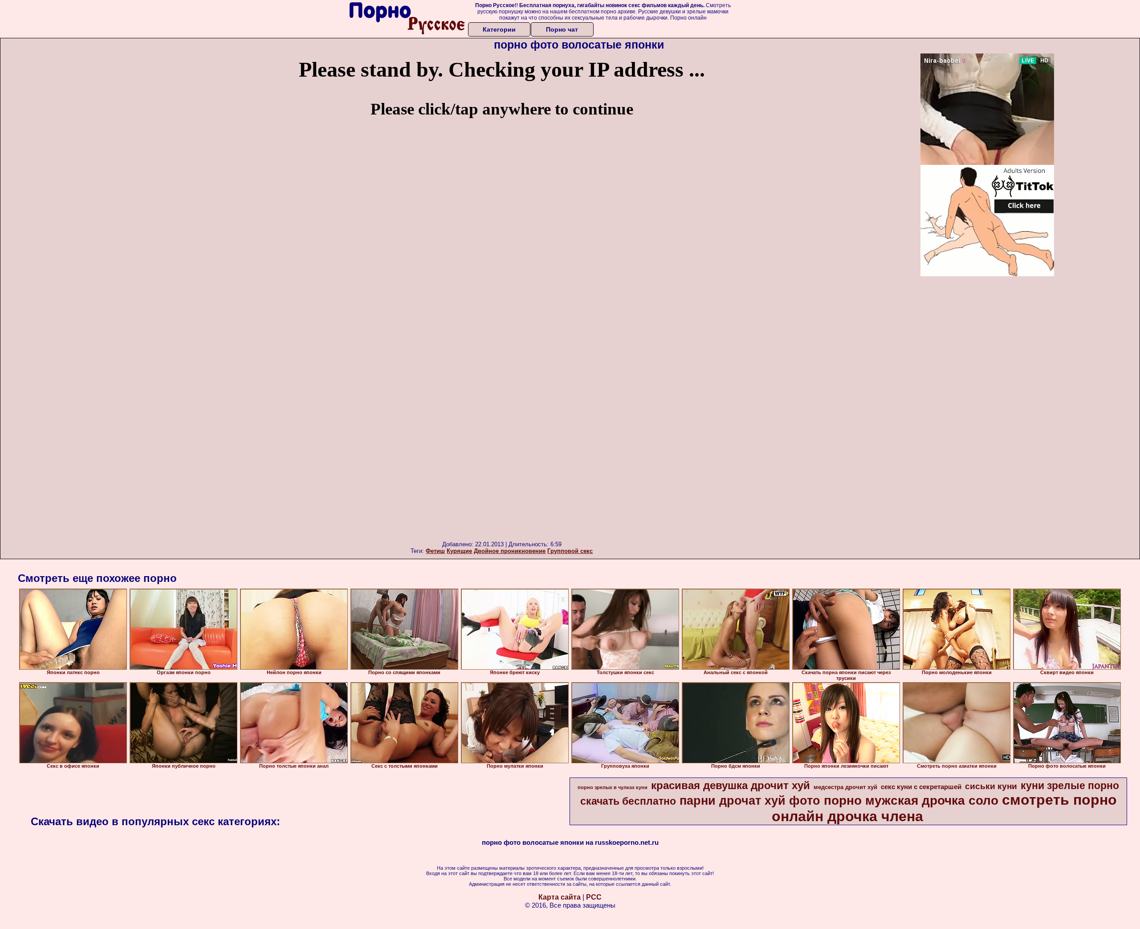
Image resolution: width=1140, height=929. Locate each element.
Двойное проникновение (510, 551)
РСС (594, 897)
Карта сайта (559, 897)
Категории (499, 29)
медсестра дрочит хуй (845, 787)
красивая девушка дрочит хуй (730, 785)
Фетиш (435, 551)
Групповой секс (570, 551)
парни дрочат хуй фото (750, 800)
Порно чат (562, 29)
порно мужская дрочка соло (911, 800)
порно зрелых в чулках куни (612, 787)
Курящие (459, 551)
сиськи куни (991, 786)
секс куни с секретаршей (921, 786)
